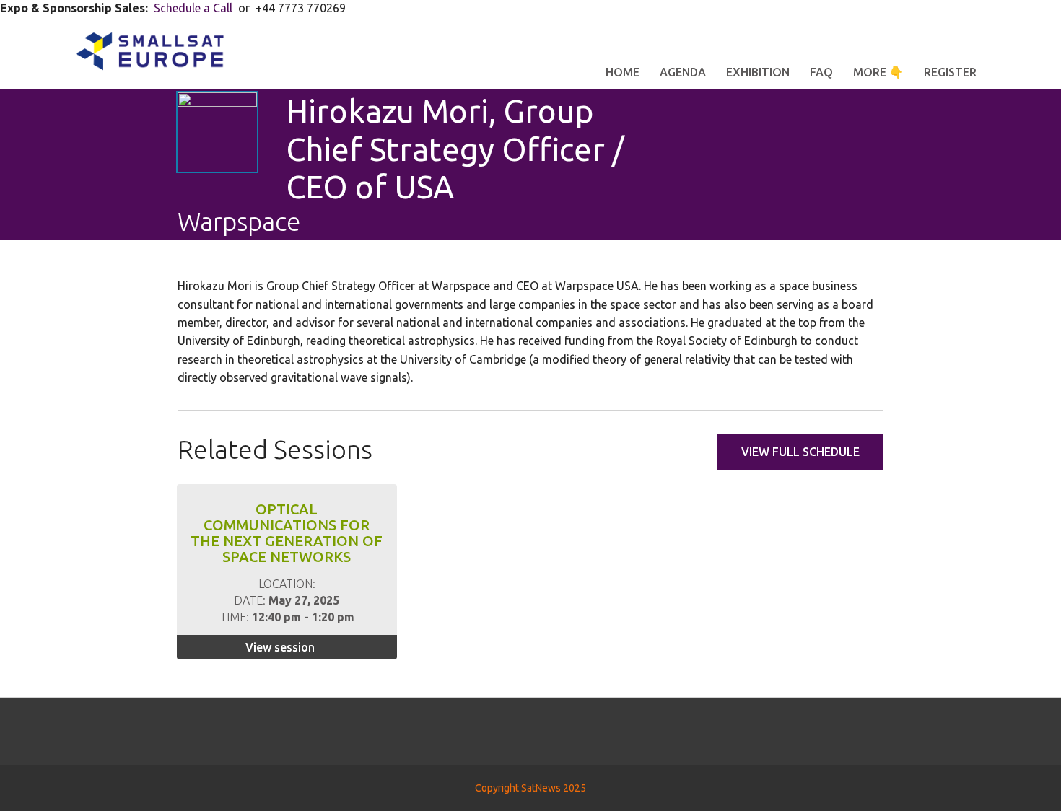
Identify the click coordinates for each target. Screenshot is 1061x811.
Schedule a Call (193, 7)
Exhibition (758, 72)
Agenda (683, 72)
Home (622, 72)
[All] (822, 164)
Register (950, 72)
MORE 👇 (878, 72)
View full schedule (800, 451)
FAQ (821, 72)
